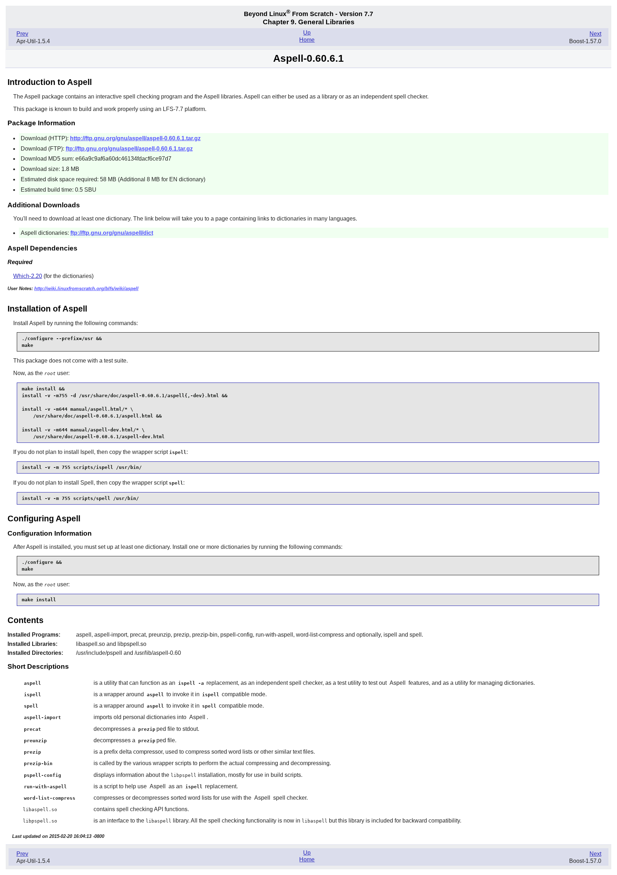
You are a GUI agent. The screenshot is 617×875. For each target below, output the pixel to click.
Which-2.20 (27, 276)
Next (595, 34)
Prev (22, 34)
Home (307, 40)
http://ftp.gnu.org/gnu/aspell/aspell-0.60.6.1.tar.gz (135, 138)
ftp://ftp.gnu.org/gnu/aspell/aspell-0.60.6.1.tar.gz (129, 149)
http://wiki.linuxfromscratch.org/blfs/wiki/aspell (86, 288)
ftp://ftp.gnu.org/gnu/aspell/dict (111, 233)
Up (307, 33)
